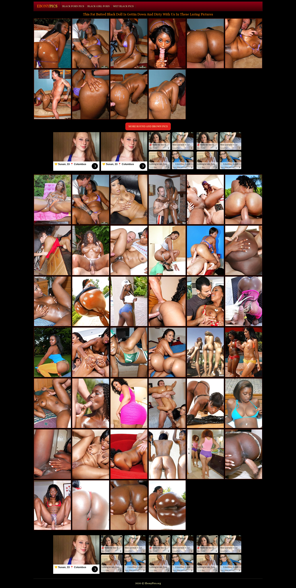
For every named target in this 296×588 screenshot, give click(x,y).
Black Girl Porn (98, 6)
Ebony (47, 6)
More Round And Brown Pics (148, 126)
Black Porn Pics (73, 6)
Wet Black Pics (123, 6)
